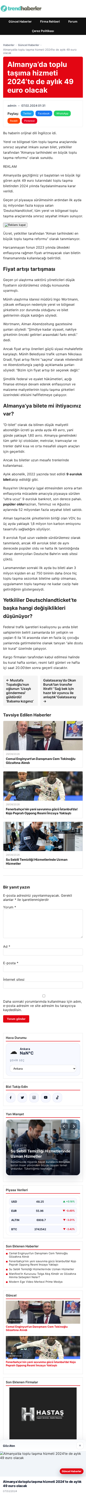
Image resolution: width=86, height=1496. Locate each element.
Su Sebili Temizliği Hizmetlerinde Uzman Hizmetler (41, 1269)
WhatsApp (62, 113)
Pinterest (29, 120)
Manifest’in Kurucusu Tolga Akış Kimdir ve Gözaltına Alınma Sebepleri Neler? (42, 1275)
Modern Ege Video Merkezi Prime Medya (35, 1281)
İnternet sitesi (13, 979)
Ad (6, 946)
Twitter (27, 113)
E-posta (10, 963)
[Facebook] (10, 1097)
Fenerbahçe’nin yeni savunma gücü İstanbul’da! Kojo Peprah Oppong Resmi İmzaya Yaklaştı (42, 1262)
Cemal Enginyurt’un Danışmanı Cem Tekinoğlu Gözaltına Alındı (38, 1255)
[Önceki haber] (64, 1126)
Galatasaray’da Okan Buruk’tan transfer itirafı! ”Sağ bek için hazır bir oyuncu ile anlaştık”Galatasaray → (59, 690)
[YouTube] (46, 1097)
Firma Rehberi (50, 21)
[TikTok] (57, 1097)
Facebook (44, 113)
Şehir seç (17, 1060)
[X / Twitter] (22, 1097)
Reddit (14, 120)
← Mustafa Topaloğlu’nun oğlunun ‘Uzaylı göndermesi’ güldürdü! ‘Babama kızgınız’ (20, 690)
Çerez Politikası (43, 31)
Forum (72, 21)
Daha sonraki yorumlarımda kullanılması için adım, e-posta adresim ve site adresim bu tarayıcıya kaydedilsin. (42, 1005)
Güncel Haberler (20, 21)
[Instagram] (34, 1097)
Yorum (9, 907)
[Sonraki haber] (73, 1126)
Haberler (8, 45)
